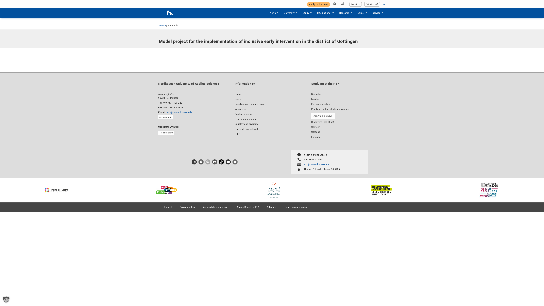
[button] (6, 300)
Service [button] (376, 12)
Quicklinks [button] (371, 4)
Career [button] (361, 12)
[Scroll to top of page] (535, 297)
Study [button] (306, 12)
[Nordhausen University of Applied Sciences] (169, 13)
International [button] (324, 12)
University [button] (289, 12)
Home (162, 25)
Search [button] (354, 4)
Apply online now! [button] (318, 4)
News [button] (273, 12)
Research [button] (344, 12)
